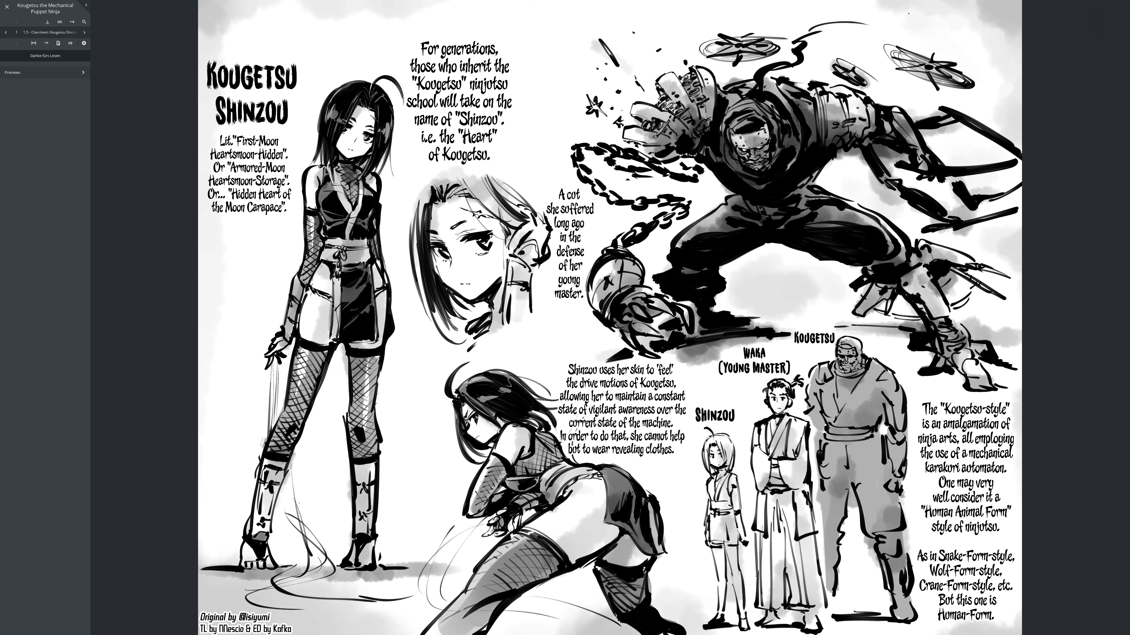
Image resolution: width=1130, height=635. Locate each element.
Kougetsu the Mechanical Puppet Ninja (45, 8)
